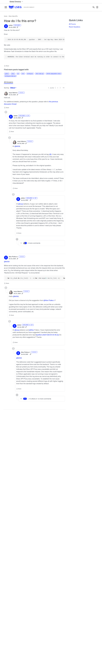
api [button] (18, 73)
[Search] (93, 7)
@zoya (20, 204)
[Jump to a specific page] (63, 87)
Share (6, 66)
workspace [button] (30, 73)
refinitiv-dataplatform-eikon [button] (53, 73)
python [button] (7, 73)
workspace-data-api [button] (10, 76)
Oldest (13, 88)
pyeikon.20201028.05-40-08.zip (47, 335)
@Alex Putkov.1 (49, 300)
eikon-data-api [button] (40, 73)
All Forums (72, 24)
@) (51, 154)
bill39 (10, 25)
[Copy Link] (17, 27)
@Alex (31, 330)
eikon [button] (12, 73)
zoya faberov (13, 93)
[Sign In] (97, 7)
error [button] (23, 73)
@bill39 (17, 146)
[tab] (8, 82)
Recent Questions (74, 27)
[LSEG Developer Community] (21, 7)
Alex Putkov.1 (13, 257)
